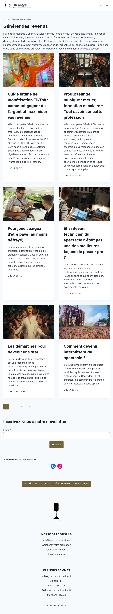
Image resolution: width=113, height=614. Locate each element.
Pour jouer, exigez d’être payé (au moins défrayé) (28, 234)
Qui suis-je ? (56, 580)
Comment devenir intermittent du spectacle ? (80, 352)
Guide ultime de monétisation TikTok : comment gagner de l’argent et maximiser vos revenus (28, 106)
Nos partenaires (56, 585)
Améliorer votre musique (56, 540)
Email (7, 430)
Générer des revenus (56, 549)
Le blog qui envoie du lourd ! (56, 576)
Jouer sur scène (56, 554)
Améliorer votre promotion (56, 545)
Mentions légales (56, 595)
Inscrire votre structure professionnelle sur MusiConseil (56, 483)
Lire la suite (16, 168)
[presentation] (28, 70)
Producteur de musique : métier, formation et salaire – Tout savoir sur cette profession (83, 106)
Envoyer (56, 444)
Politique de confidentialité (56, 590)
